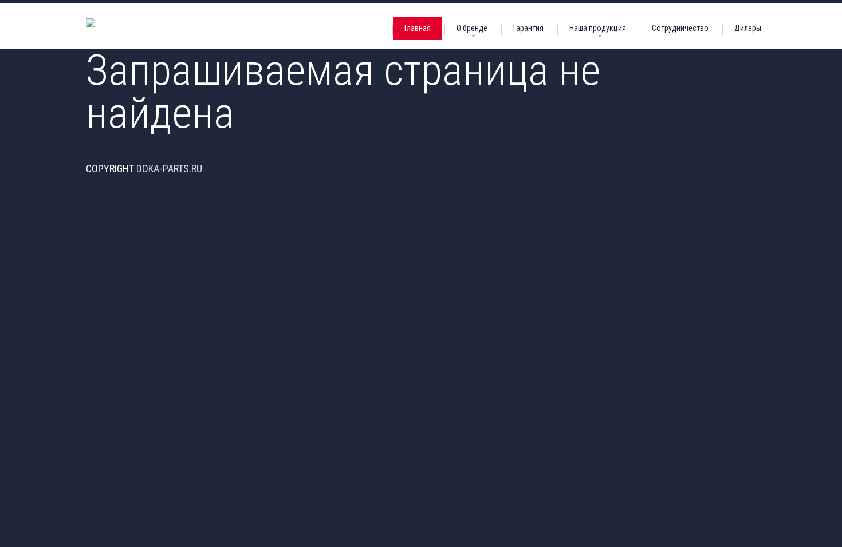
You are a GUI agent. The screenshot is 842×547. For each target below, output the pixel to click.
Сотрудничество (680, 28)
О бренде (472, 28)
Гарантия (528, 28)
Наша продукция (597, 28)
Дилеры (747, 28)
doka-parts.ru (169, 168)
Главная (417, 28)
